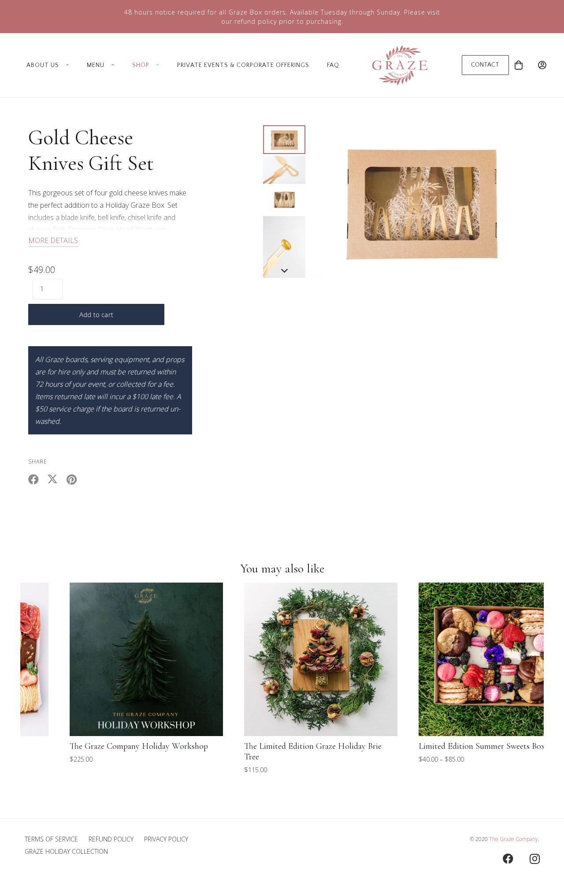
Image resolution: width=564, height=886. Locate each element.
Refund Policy (111, 839)
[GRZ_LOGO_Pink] (399, 65)
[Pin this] (75, 479)
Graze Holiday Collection (66, 851)
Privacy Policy (166, 839)
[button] (65, 65)
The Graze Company (513, 839)
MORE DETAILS (53, 240)
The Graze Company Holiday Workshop (100, 746)
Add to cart (96, 314)
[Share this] (37, 479)
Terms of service (51, 839)
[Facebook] (508, 858)
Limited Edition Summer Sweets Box (443, 746)
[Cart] (518, 65)
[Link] (542, 65)
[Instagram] (534, 858)
